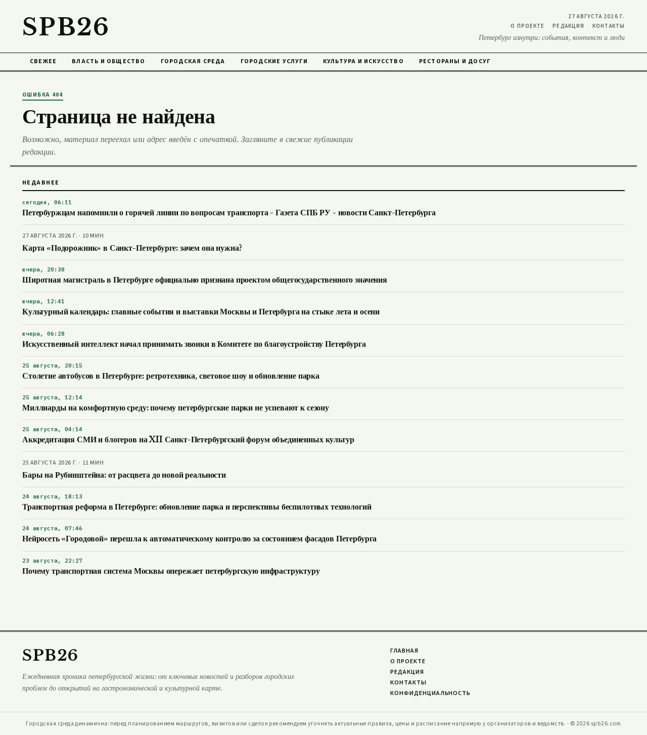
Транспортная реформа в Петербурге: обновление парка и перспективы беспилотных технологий (196, 507)
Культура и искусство (363, 61)
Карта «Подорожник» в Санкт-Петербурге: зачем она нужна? (132, 248)
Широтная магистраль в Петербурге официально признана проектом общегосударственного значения (204, 280)
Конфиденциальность (430, 694)
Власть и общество (108, 61)
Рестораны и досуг (454, 61)
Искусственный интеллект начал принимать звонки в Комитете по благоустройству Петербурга (194, 344)
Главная (404, 651)
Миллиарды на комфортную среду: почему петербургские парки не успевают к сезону (175, 407)
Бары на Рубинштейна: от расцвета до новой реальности (124, 475)
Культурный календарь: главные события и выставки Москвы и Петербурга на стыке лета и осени (201, 311)
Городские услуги (274, 61)
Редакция (568, 26)
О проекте (527, 26)
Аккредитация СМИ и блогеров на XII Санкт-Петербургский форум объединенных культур (188, 439)
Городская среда (193, 61)
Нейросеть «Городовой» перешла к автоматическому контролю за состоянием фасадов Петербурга (199, 538)
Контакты (608, 26)
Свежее (43, 61)
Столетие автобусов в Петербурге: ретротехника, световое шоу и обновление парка (170, 376)
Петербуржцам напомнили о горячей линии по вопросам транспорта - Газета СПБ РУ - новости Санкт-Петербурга (229, 212)
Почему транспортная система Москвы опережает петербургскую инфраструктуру (171, 571)
